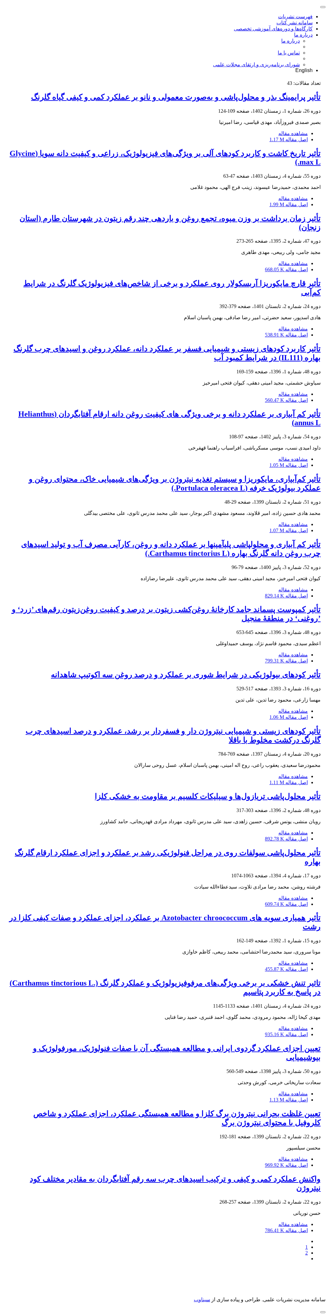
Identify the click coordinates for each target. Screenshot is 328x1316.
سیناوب (202, 1299)
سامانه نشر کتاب (294, 22)
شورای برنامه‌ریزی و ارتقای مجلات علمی (256, 64)
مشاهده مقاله (293, 133)
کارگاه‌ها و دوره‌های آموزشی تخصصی (273, 28)
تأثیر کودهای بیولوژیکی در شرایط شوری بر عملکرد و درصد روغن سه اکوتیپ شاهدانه (186, 674)
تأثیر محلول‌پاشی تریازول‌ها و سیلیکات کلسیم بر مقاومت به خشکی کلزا (208, 796)
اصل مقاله (288, 139)
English (304, 70)
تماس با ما (289, 52)
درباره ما (303, 34)
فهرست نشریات (295, 16)
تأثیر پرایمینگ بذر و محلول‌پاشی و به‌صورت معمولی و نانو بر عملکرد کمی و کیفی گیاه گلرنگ (176, 97)
